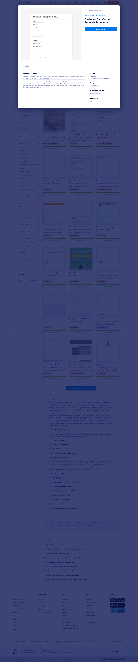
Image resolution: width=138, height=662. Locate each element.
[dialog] (69, 331)
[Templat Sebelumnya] (15, 331)
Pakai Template (100, 29)
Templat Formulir (89, 15)
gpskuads (96, 102)
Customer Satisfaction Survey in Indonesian (98, 21)
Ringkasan (26, 66)
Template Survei (100, 15)
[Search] (86, 10)
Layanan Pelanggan (95, 93)
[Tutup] (135, 2)
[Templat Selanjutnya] (122, 331)
